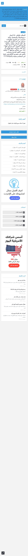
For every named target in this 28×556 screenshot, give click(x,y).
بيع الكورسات (20, 153)
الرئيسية (25, 9)
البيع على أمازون (19, 147)
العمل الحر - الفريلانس (17, 150)
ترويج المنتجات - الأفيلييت (17, 156)
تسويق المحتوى (19, 159)
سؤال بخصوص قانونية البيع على (18, 304)
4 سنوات (7, 62)
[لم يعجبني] (23, 67)
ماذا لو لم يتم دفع (21, 280)
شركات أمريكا (19, 162)
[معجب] (24, 67)
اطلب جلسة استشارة (14, 132)
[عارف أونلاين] (21, 3)
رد (23, 94)
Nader (13, 62)
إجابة (22, 64)
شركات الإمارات (19, 166)
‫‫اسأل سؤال (14, 137)
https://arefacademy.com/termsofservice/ (14, 104)
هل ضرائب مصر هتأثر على (19, 296)
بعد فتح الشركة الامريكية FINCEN (18, 289)
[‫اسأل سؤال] (2, 552)
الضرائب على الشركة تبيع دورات (18, 313)
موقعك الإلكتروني (19, 172)
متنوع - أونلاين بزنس (18, 169)
